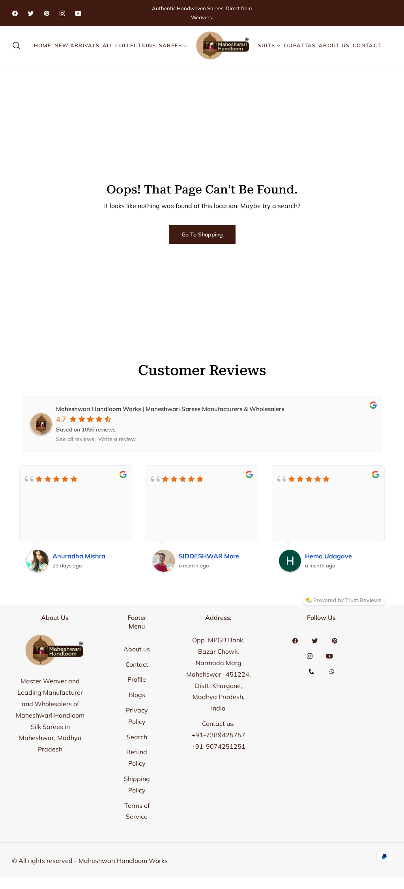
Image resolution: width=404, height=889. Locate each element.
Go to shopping (202, 234)
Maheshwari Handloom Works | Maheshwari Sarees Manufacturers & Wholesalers (170, 409)
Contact (136, 664)
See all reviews (75, 439)
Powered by (347, 600)
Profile (136, 679)
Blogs (137, 695)
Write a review (117, 439)
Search (137, 737)
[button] (19, 45)
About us (136, 649)
